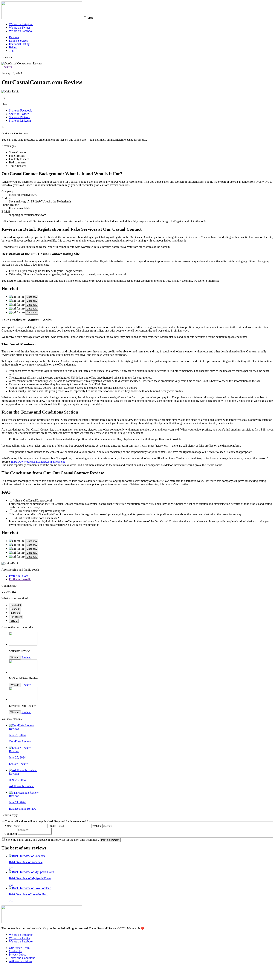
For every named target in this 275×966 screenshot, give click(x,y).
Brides (13, 47)
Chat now (32, 296)
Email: (52, 825)
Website (14, 657)
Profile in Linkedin (20, 579)
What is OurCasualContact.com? (32, 500)
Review (26, 657)
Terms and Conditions (22, 957)
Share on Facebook (20, 110)
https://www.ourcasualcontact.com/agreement (38, 461)
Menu (90, 17)
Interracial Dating (19, 44)
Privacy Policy (17, 954)
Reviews (14, 37)
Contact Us (15, 951)
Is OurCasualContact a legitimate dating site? (39, 511)
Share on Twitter (19, 113)
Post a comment (110, 839)
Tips (11, 50)
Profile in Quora (18, 576)
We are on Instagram (21, 24)
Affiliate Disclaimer (20, 961)
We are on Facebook (21, 30)
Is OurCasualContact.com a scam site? (36, 518)
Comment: (10, 833)
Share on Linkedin (20, 120)
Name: (8, 825)
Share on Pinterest (19, 117)
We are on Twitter (19, 27)
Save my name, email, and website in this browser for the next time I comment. (52, 839)
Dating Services (18, 40)
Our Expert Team (19, 947)
